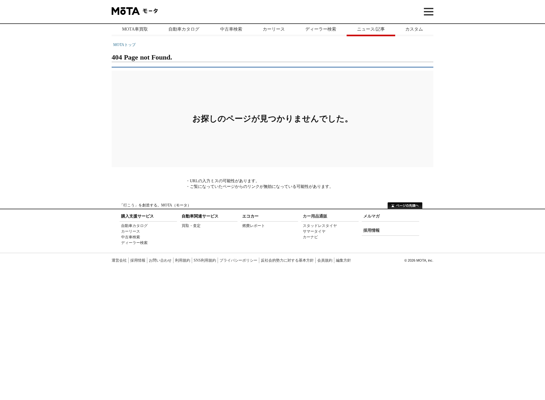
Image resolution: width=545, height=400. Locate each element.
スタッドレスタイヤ (320, 225)
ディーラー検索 (320, 29)
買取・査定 (191, 225)
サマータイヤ (314, 231)
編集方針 (343, 260)
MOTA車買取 (135, 29)
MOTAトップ (124, 45)
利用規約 (182, 260)
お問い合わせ (160, 260)
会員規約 (324, 260)
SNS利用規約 (205, 260)
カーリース (274, 29)
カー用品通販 (315, 216)
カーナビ (310, 237)
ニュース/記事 (371, 29)
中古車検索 (231, 29)
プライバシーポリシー (238, 260)
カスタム (414, 29)
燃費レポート (253, 225)
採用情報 (371, 230)
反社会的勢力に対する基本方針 (287, 260)
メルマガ (371, 216)
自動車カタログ (183, 29)
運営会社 (119, 260)
